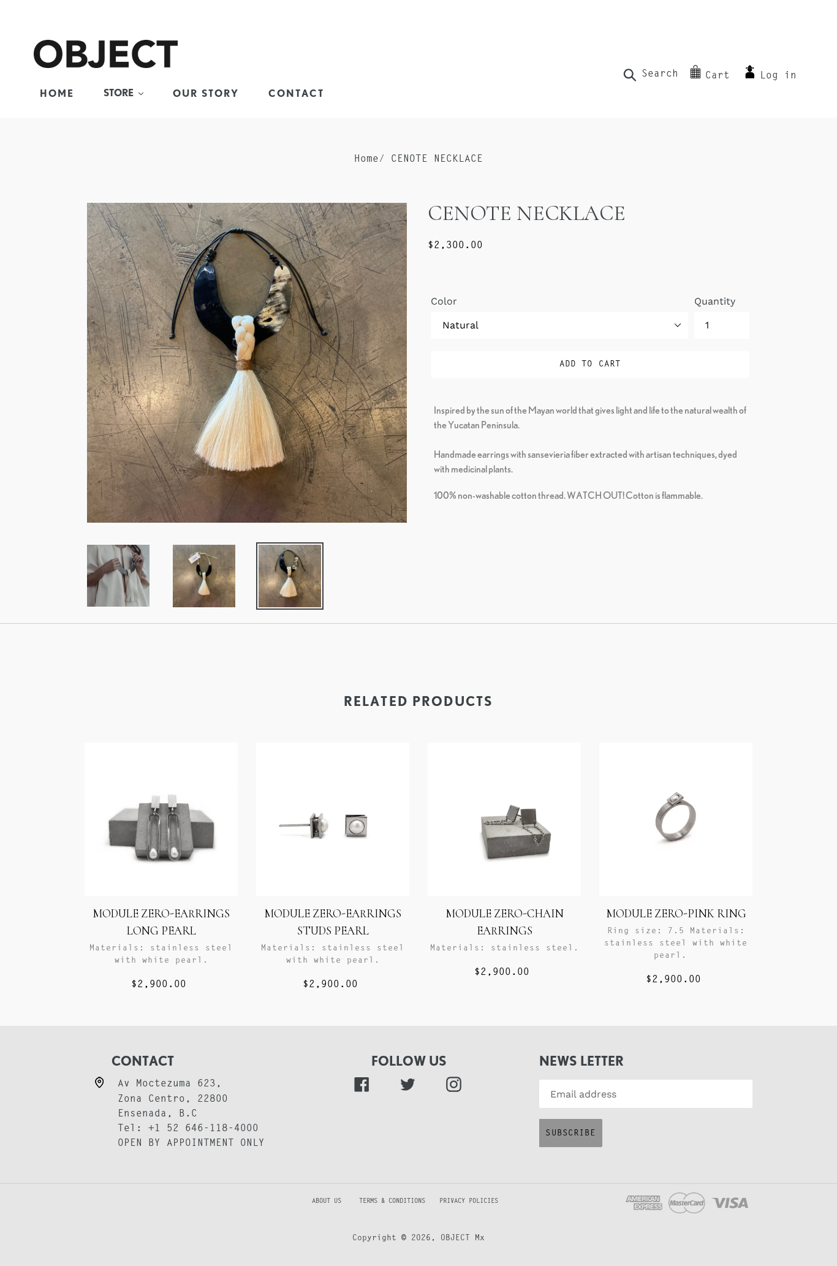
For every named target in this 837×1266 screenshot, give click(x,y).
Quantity (714, 301)
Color (444, 301)
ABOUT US (306, 1201)
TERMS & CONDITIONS (397, 1201)
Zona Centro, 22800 (173, 1099)
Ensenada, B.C (157, 1114)
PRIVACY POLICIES (468, 1201)
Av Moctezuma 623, (170, 1084)
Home (366, 159)
